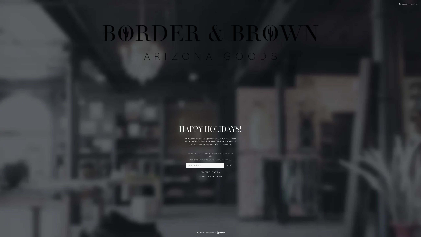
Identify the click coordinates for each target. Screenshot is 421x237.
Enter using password (409, 4)
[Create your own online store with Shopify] (221, 232)
